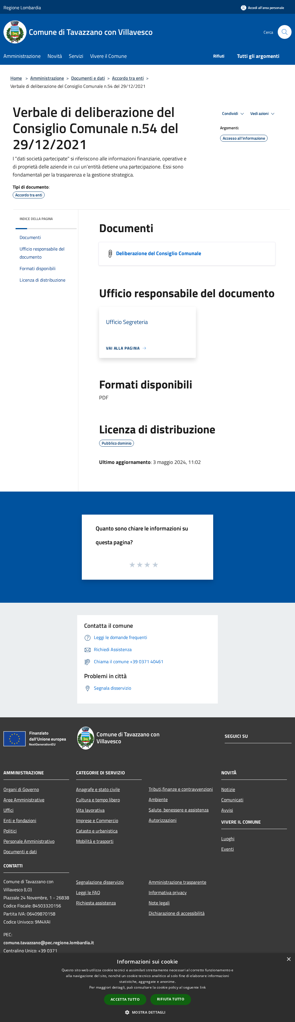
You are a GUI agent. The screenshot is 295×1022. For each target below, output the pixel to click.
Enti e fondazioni (19, 820)
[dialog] (147, 987)
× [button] (288, 959)
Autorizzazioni (163, 820)
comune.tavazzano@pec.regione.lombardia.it (48, 942)
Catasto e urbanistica (97, 830)
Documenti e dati (88, 78)
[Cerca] (285, 32)
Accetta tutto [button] (125, 999)
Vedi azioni (259, 113)
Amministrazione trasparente (177, 882)
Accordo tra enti (128, 78)
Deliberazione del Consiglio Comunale (158, 253)
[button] (147, 1012)
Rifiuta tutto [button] (170, 999)
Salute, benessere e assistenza (179, 809)
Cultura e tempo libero (98, 799)
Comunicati (232, 799)
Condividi (230, 113)
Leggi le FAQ (88, 892)
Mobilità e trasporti (95, 841)
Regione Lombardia (22, 7)
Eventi (227, 848)
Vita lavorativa (90, 810)
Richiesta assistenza (96, 902)
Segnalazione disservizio (100, 882)
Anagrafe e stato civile (98, 789)
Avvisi (227, 810)
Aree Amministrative (23, 799)
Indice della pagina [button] (36, 218)
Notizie (228, 789)
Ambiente (158, 799)
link (203, 987)
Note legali (159, 902)
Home (16, 78)
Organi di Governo (21, 789)
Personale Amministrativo (28, 841)
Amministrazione (47, 78)
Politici (10, 830)
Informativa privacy (168, 892)
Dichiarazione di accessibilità (177, 913)
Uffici (8, 810)
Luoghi (228, 838)
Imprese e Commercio (97, 820)
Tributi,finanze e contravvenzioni (181, 789)
